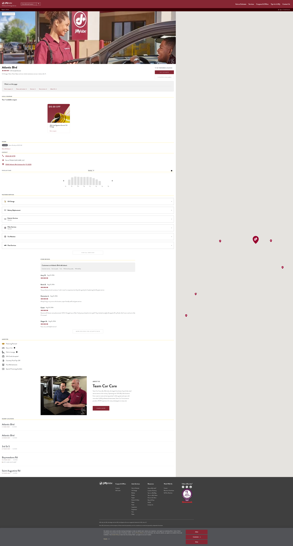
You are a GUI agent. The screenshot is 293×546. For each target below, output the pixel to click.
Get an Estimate (240, 4)
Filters (132, 502)
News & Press (151, 500)
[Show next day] (112, 180)
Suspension (134, 509)
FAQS (149, 502)
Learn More (101, 408)
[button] (255, 240)
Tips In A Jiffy (275, 4)
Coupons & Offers (262, 4)
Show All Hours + (6, 149)
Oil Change (134, 490)
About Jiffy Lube (152, 488)
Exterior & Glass (135, 500)
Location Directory (152, 490)
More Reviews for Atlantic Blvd (88, 331)
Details (105, 539)
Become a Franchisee (169, 490)
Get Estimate (164, 72)
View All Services (87, 252)
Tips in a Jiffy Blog (152, 493)
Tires (132, 512)
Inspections (134, 507)
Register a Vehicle (5, 9)
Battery (133, 493)
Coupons (117, 488)
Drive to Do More (152, 498)
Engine (133, 497)
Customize (196, 537)
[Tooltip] (171, 171)
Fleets (132, 514)
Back (8, 14)
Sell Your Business (168, 493)
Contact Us (286, 4)
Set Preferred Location (164, 68)
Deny (196, 542)
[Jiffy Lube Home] (7, 3)
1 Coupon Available (164, 77)
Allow (196, 532)
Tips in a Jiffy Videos (152, 495)
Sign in (284, 9)
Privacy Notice (139, 532)
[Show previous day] (63, 180)
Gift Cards (117, 490)
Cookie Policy (115, 534)
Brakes (133, 495)
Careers (165, 488)
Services (251, 4)
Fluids (132, 505)
